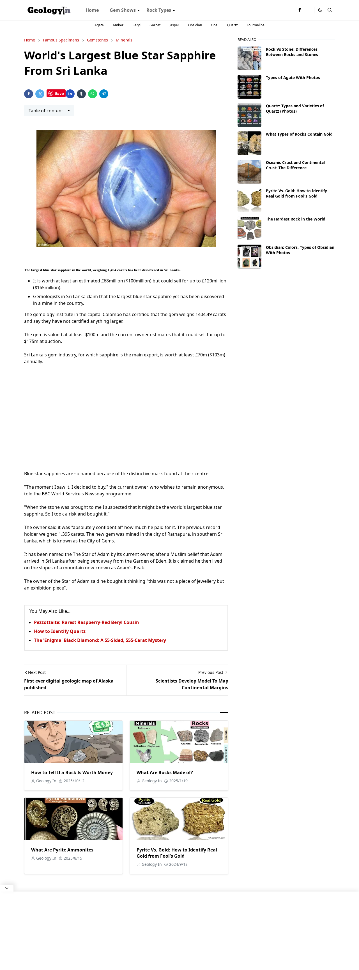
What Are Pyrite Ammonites (62, 850)
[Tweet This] (39, 93)
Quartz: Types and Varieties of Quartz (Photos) (295, 108)
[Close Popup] (6, 888)
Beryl (136, 25)
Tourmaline (255, 25)
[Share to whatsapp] (92, 93)
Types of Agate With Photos (293, 77)
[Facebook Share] (28, 93)
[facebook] (299, 10)
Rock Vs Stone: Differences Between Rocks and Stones (292, 52)
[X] (308, 10)
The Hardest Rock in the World (295, 219)
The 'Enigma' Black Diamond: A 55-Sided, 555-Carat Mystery (100, 640)
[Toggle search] (330, 10)
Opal (214, 25)
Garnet (154, 25)
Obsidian (195, 25)
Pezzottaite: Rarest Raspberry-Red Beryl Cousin (86, 622)
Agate (99, 25)
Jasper (174, 25)
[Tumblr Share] (81, 93)
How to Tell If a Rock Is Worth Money (72, 772)
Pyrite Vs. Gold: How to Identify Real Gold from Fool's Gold (177, 853)
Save (59, 93)
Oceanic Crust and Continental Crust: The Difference (295, 165)
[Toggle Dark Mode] (320, 10)
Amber (118, 25)
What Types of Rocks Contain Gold (299, 134)
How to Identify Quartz (60, 631)
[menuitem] (92, 10)
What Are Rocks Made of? (165, 772)
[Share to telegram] (103, 93)
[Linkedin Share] (70, 93)
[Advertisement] (126, 417)
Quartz (232, 25)
